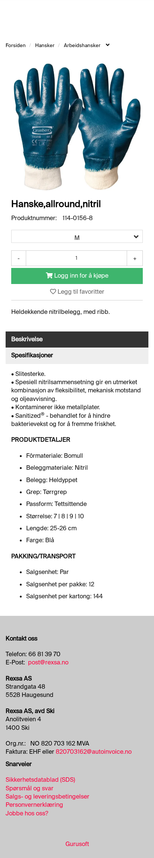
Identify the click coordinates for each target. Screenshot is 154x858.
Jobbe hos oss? (27, 813)
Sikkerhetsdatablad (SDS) (40, 780)
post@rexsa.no (48, 662)
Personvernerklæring (34, 805)
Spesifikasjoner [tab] (32, 355)
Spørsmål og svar (29, 788)
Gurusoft (77, 844)
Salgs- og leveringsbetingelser (47, 796)
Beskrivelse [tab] (27, 339)
